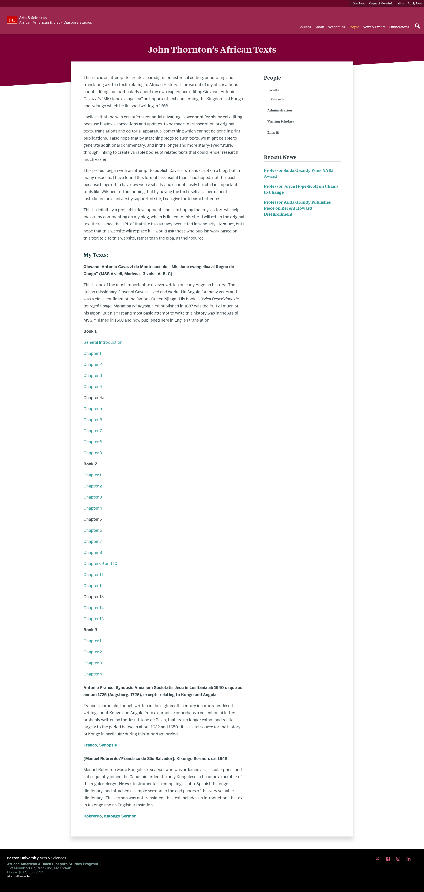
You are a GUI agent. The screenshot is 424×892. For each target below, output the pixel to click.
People (353, 26)
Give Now (359, 3)
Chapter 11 (93, 574)
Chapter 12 (93, 585)
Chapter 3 (92, 375)
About (319, 26)
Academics (336, 26)
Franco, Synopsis (100, 745)
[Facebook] (389, 858)
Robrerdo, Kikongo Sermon (109, 816)
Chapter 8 (92, 441)
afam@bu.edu (18, 876)
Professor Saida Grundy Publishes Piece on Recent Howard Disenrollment (297, 208)
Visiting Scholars (280, 121)
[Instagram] (399, 858)
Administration (279, 110)
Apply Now (415, 3)
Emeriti (273, 132)
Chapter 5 (92, 408)
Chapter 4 (92, 386)
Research (277, 99)
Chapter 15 (93, 618)
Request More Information (386, 3)
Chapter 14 (93, 607)
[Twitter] (378, 858)
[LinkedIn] (410, 858)
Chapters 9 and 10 (100, 563)
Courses (305, 26)
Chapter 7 (92, 430)
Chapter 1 (92, 353)
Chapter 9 (92, 452)
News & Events (374, 26)
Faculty (273, 90)
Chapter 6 (92, 419)
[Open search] (417, 26)
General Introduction (103, 342)
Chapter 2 (92, 364)
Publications (399, 26)
